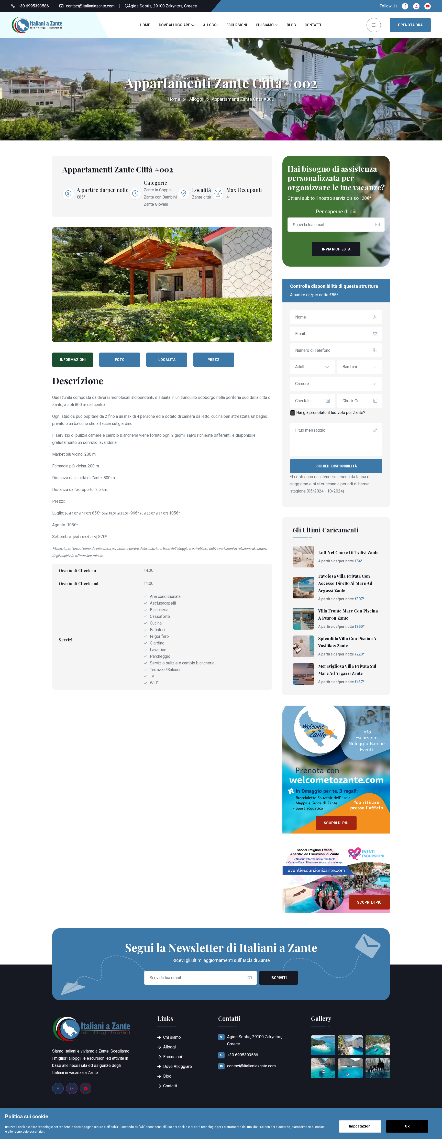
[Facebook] (405, 6)
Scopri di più (336, 823)
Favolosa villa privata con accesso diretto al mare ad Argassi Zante (345, 583)
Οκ (407, 1126)
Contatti (313, 25)
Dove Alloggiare (174, 25)
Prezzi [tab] (213, 360)
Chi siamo (265, 25)
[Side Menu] (374, 25)
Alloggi (210, 25)
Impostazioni (360, 1126)
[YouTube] (85, 1088)
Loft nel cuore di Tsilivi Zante (348, 552)
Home (145, 25)
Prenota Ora (410, 25)
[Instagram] (416, 6)
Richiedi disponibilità (336, 466)
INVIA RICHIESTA (336, 249)
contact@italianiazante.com (90, 6)
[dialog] (221, 1123)
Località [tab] (166, 360)
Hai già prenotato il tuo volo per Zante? (330, 412)
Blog (291, 25)
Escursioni (236, 25)
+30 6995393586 (33, 6)
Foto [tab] (120, 360)
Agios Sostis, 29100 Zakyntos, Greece (162, 6)
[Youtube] (427, 6)
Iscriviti (279, 978)
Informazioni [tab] (73, 360)
